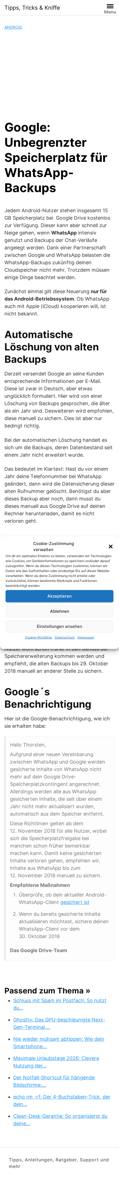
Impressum (85, 637)
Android (13, 27)
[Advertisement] (59, 75)
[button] (110, 546)
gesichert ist (74, 902)
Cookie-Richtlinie (38, 637)
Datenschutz (65, 637)
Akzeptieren (59, 596)
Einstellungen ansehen (59, 626)
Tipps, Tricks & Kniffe (32, 7)
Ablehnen (59, 611)
